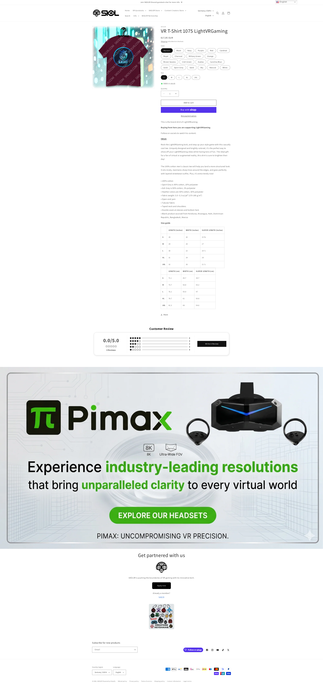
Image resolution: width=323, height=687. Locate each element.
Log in (161, 597)
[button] (139, 10)
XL (187, 77)
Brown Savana (170, 62)
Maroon (167, 50)
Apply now (161, 585)
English (283, 2)
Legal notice (187, 681)
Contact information (174, 681)
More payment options (188, 116)
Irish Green (187, 62)
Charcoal (178, 56)
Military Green (195, 56)
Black (179, 50)
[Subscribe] (134, 650)
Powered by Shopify (109, 681)
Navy (189, 50)
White (225, 67)
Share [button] (165, 315)
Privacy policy (134, 681)
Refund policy (122, 681)
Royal (166, 56)
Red (211, 50)
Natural (213, 67)
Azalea (201, 62)
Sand (192, 67)
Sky (201, 67)
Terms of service (146, 681)
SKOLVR (99, 681)
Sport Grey (178, 67)
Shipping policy (159, 681)
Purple (201, 50)
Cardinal (223, 50)
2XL (195, 77)
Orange (210, 56)
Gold (166, 67)
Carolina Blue (216, 62)
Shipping (164, 41)
